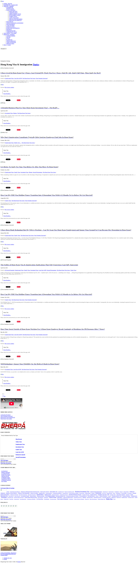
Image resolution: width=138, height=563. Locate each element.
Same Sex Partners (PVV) (68, 497)
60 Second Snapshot (9, 270)
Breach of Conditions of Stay (69, 491)
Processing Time (10, 497)
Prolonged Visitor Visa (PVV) (19, 497)
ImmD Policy (40, 494)
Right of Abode (52, 497)
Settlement (84, 497)
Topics (36, 64)
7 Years (7, 491)
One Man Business (91, 496)
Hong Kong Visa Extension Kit (8, 417)
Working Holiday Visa (101, 499)
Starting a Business (5, 472)
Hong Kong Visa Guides (6, 418)
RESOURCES (9, 21)
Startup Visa (113, 497)
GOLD (8, 38)
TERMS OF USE (7, 558)
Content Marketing (49, 493)
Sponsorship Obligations (106, 497)
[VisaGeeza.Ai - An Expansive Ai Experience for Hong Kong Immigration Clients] (69, 546)
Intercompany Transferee (121, 494)
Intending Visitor (113, 494)
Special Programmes (37, 172)
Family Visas (17, 172)
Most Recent (19, 439)
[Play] (2, 84)
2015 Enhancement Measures (15, 491)
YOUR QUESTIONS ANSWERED (14, 23)
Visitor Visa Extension (93, 499)
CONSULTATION (10, 35)
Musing (15, 113)
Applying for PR (5, 476)
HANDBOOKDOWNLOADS (10, 8)
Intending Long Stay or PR (103, 494)
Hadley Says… (17, 142)
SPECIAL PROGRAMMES (15, 19)
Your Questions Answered (7, 416)
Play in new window (9, 87)
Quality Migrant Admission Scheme (31, 497)
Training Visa (6, 499)
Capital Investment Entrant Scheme (96, 491)
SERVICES (9, 34)
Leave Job (127, 494)
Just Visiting (4, 481)
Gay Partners (129, 493)
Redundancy (46, 497)
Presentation (4, 497)
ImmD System (48, 494)
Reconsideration (40, 497)
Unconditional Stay (23, 499)
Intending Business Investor (75, 494)
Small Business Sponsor (97, 497)
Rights (19, 561)
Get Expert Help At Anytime (7, 488)
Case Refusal (117, 491)
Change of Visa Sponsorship (23, 493)
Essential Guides (109, 493)
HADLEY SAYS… (11, 26)
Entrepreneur (98, 493)
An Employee (4, 471)
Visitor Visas (73, 270)
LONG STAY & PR (14, 17)
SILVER (8, 37)
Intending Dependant (85, 494)
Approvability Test (53, 491)
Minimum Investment (40, 496)
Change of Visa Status (34, 493)
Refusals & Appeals (20, 454)
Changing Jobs (42, 493)
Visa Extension (46, 499)
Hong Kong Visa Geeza (32, 494)
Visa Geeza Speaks (53, 499)
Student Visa (119, 497)
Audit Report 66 (61, 491)
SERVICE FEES (10, 43)
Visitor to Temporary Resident (79, 499)
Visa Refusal (71, 499)
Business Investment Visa (82, 491)
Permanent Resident (126, 496)
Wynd (114, 499)
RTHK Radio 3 (59, 497)
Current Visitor (81, 493)
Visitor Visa (87, 499)
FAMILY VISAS (13, 16)
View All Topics (4, 460)
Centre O (121, 491)
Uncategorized (16, 499)
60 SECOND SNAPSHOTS (13, 28)
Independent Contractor (64, 494)
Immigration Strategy (55, 494)
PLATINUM (9, 39)
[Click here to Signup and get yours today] (69, 531)
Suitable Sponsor (124, 497)
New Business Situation (50, 496)
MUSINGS (9, 29)
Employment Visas (9, 78)
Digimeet (93, 493)
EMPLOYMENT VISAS (15, 14)
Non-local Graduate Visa (60, 496)
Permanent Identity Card (116, 496)
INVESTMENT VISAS (14, 15)
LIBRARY (8, 6)
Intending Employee (93, 494)
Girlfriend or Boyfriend (14, 494)
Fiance (114, 493)
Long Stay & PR (18, 78)
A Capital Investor (5, 473)
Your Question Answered (41, 78)
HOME (7, 3)
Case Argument (111, 491)
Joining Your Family (5, 475)
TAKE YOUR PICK (11, 42)
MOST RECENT (13, 11)
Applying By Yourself (44, 491)
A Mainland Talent (5, 477)
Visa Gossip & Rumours (62, 499)
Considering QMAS (5, 478)
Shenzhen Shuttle (90, 497)
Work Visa (109, 499)
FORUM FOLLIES (10, 30)
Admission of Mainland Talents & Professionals (30, 491)
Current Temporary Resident (73, 493)
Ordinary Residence (103, 496)
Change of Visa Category (11, 493)
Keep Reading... (7, 93)
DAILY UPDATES (10, 10)
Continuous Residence (57, 493)
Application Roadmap (6, 414)
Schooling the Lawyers (78, 497)
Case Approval (105, 491)
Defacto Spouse (88, 493)
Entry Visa (104, 493)
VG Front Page (39, 499)
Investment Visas (9, 113)
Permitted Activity (134, 496)
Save (19, 100)
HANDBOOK (10, 5)
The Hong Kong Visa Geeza (28, 78)
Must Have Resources (6, 463)
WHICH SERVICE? (11, 41)
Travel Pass (11, 499)
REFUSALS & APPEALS (15, 20)
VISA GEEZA (9, 33)
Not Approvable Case (83, 496)
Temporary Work (131, 497)
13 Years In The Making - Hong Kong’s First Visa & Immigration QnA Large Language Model (8, 554)
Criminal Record (65, 493)
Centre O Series (126, 491)
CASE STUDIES (10, 25)
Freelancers (118, 493)
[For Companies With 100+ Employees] (13, 429)
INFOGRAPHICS (10, 24)
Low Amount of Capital (25, 496)
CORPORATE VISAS (11, 32)
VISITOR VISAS (13, 12)
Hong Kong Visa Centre (23, 494)
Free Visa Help (123, 493)
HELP (7, 44)
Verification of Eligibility (31, 499)
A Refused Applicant (6, 480)
